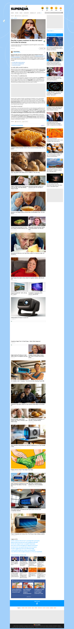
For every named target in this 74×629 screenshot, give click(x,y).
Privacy (20, 627)
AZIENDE (51, 607)
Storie (16, 13)
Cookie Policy (23, 627)
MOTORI (29, 607)
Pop (60, 10)
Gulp (47, 10)
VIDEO (33, 607)
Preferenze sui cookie (29, 627)
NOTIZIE (23, 607)
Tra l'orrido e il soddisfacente (18, 63)
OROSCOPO (40, 607)
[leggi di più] (45, 52)
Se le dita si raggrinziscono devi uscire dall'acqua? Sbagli (22, 548)
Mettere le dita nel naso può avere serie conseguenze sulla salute (24, 542)
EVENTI (55, 607)
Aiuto (33, 627)
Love (51, 10)
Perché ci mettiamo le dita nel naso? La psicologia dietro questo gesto (25, 540)
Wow (56, 10)
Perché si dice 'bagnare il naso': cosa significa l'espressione (23, 543)
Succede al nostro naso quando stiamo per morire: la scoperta (24, 547)
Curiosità (26, 13)
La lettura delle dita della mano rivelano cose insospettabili (23, 550)
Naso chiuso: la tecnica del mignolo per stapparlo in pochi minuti (24, 545)
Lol (42, 10)
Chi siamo (13, 627)
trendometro (53, 34)
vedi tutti (28, 596)
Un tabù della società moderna (18, 62)
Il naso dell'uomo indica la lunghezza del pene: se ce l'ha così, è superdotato (26, 551)
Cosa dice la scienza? (16, 65)
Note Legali (16, 627)
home (12, 18)
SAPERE (36, 607)
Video (21, 13)
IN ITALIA (47, 607)
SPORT (26, 607)
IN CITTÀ (44, 607)
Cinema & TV (33, 13)
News (12, 13)
